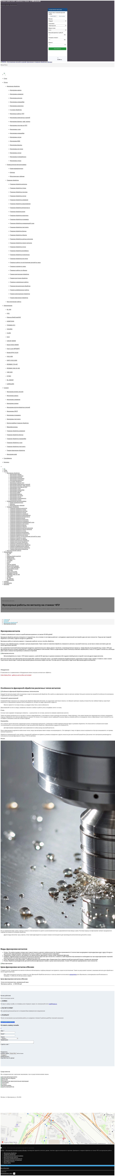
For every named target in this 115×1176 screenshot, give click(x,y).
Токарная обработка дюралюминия (20, 203)
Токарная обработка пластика (18, 192)
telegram (26, 1)
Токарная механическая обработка (20, 286)
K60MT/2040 (10, 321)
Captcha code (5, 1044)
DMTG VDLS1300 (12, 360)
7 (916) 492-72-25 (6, 1104)
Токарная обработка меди (17, 211)
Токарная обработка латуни (18, 196)
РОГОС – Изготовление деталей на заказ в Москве (14, 1150)
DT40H (9, 376)
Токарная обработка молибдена (19, 250)
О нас (5, 78)
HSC (8, 313)
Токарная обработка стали (14, 442)
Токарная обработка (13, 180)
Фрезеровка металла (16, 98)
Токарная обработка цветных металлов (21, 239)
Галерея (6, 388)
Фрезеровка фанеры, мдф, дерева (20, 121)
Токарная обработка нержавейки (16, 438)
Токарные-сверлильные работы (19, 282)
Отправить (3, 1055)
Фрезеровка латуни (15, 137)
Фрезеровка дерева (12, 403)
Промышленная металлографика (16, 164)
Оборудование (8, 305)
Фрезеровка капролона (16, 106)
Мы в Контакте (5, 1168)
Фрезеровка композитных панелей (20, 117)
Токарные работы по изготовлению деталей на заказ (25, 262)
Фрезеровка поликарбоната (18, 156)
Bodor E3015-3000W (13, 344)
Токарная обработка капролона (19, 215)
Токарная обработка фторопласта (20, 207)
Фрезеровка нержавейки (17, 102)
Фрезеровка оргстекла (16, 149)
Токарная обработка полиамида (19, 219)
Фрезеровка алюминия (16, 94)
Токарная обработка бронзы (18, 231)
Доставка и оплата (9, 1161)
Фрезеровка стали (15, 129)
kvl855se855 (10, 384)
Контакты (6, 462)
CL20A (9, 333)
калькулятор (73, 974)
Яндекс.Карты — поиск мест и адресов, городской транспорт (14, 1114)
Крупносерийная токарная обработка (18, 423)
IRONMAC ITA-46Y (12, 364)
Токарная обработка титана (18, 188)
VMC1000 (10, 372)
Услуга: (3, 1037)
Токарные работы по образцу (18, 270)
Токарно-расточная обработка (19, 278)
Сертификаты (8, 458)
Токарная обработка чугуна (18, 247)
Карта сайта (7, 1163)
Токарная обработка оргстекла (19, 258)
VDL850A (9, 329)
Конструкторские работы (14, 301)
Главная (6, 619)
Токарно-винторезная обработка (19, 274)
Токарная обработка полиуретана (20, 254)
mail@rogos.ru (20, 1)
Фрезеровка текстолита (13, 419)
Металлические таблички (17, 176)
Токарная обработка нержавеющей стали (22, 223)
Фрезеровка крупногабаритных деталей (18, 407)
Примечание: (4, 1040)
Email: (3, 1034)
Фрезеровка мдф (12, 454)
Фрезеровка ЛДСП (12, 411)
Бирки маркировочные (16, 168)
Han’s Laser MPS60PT (13, 348)
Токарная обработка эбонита (18, 235)
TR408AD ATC (11, 325)
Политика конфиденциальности (13, 1158)
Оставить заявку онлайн (8, 1)
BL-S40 (9, 309)
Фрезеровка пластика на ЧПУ (18, 125)
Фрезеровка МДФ (15, 141)
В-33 (8, 337)
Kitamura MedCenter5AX (14, 317)
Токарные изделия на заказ (18, 266)
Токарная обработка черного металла (21, 243)
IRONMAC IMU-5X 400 (13, 368)
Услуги (6, 82)
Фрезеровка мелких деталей (15, 391)
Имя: (2, 1031)
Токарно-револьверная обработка (20, 294)
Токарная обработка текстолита (19, 227)
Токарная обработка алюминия (19, 200)
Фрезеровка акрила (15, 90)
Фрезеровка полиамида (14, 415)
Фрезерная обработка (13, 86)
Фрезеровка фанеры (16, 145)
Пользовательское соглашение (13, 1160)
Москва (2, 1113)
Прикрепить (4, 1052)
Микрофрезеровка (12, 427)
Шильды (12, 172)
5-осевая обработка (16, 109)
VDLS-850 (10, 356)
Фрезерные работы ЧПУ (17, 113)
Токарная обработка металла (18, 184)
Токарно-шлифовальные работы (19, 290)
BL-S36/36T (10, 380)
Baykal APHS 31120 (12, 352)
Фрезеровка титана (15, 160)
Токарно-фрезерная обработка (19, 297)
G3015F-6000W (11, 341)
